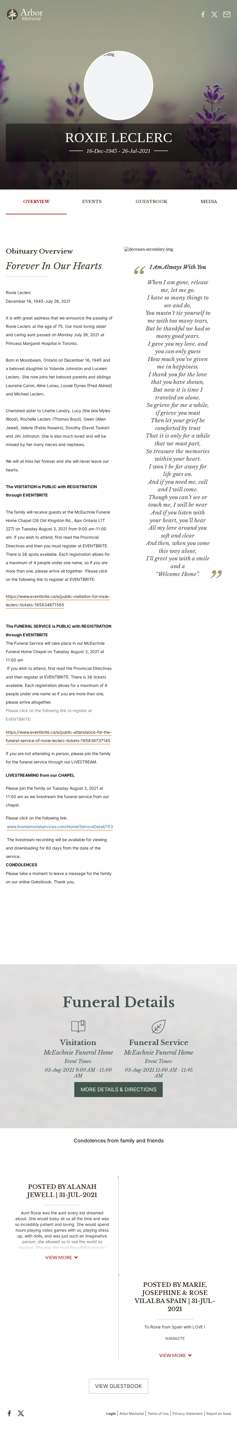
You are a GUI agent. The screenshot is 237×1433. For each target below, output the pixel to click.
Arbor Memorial (131, 1413)
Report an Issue (218, 1413)
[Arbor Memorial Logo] (24, 14)
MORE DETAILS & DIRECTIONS (118, 1089)
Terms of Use (158, 1413)
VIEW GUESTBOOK (118, 1386)
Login (111, 1413)
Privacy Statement (188, 1413)
